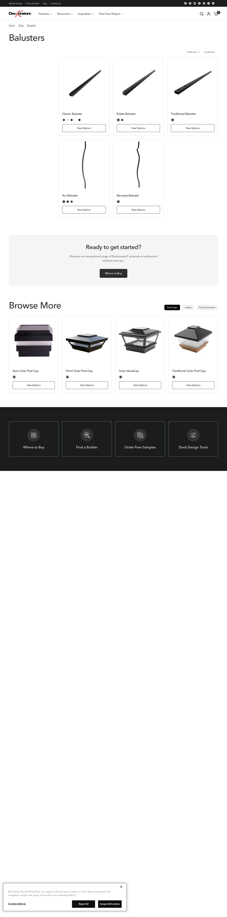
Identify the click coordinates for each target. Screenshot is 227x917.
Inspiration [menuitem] (84, 13)
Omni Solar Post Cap (79, 371)
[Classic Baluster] (84, 83)
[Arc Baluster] (84, 164)
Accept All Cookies (110, 903)
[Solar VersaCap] (140, 340)
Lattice (188, 307)
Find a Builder (32, 3)
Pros (45, 3)
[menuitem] (16, 3)
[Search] (201, 14)
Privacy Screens (207, 307)
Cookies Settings (17, 903)
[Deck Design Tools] (193, 439)
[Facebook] (185, 3)
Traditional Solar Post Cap (189, 371)
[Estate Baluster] (138, 83)
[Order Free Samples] (140, 439)
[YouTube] (194, 3)
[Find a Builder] (87, 439)
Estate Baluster (126, 114)
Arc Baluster (70, 195)
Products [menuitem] (44, 13)
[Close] (121, 887)
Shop (21, 25)
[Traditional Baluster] (192, 83)
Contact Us (55, 3)
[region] (65, 897)
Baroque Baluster (128, 195)
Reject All (83, 903)
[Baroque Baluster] (138, 164)
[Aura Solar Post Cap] (33, 340)
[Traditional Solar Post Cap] (193, 340)
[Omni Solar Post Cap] (87, 340)
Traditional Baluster (183, 114)
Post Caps (172, 307)
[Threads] (199, 3)
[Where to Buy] (33, 439)
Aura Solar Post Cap (25, 371)
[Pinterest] (204, 3)
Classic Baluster (72, 114)
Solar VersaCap (129, 371)
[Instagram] (190, 3)
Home (12, 25)
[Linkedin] (213, 3)
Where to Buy (15, 3)
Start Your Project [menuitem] (109, 13)
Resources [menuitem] (63, 13)
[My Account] (208, 14)
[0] (215, 14)
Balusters (31, 25)
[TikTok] (208, 3)
